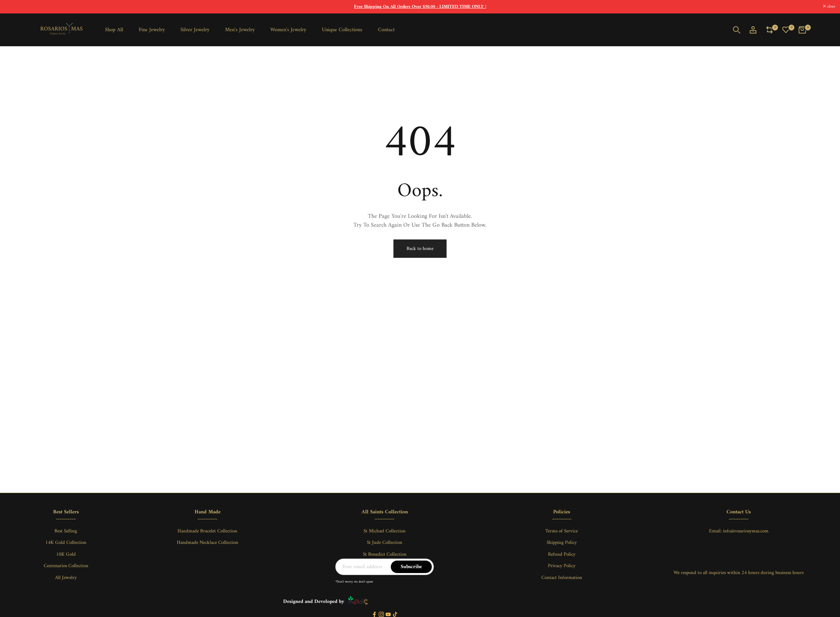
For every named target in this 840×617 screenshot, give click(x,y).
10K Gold (66, 554)
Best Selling (65, 531)
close (12, 7)
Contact (386, 29)
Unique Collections (342, 29)
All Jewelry (66, 577)
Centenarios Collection (66, 566)
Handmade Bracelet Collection (207, 531)
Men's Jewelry (240, 29)
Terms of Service (561, 531)
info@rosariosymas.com (745, 531)
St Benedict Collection (385, 554)
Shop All (114, 29)
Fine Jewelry (152, 29)
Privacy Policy (562, 566)
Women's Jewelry (288, 29)
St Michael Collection (385, 531)
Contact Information (561, 577)
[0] (769, 29)
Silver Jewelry (194, 29)
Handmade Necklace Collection (207, 542)
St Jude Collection (384, 542)
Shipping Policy (562, 542)
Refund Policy (562, 554)
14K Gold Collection (65, 542)
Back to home (420, 248)
